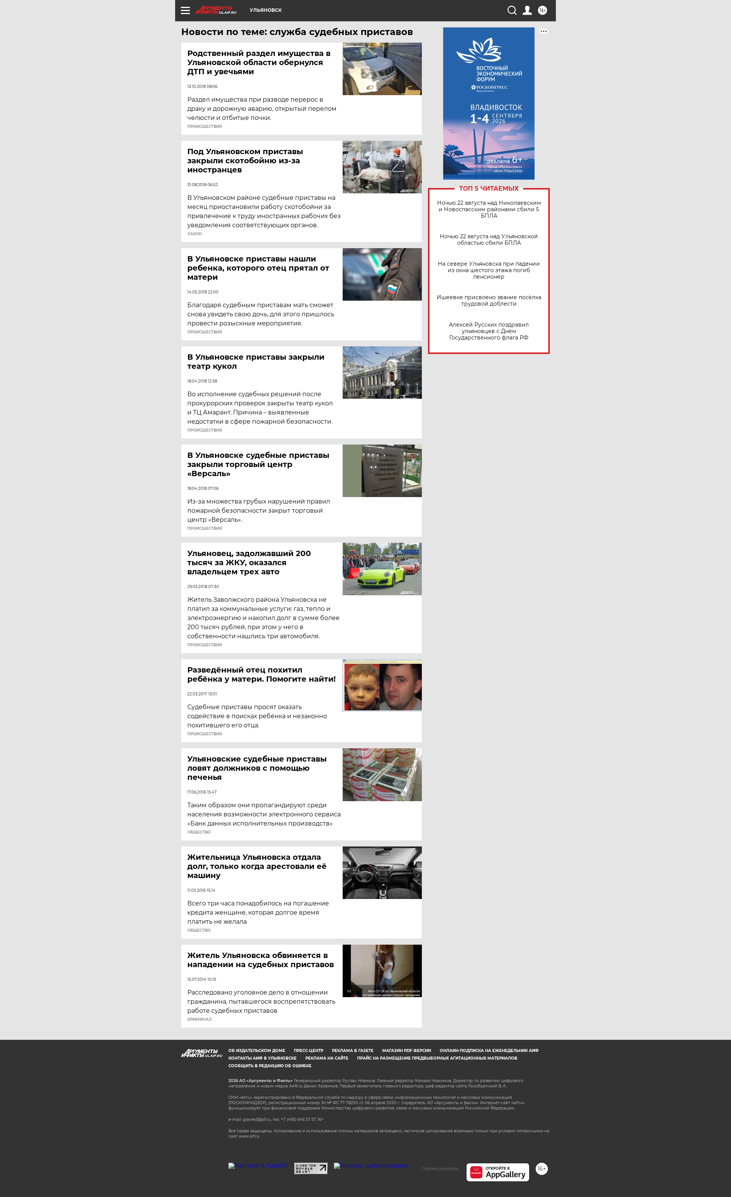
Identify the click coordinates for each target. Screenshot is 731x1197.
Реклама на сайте (326, 1058)
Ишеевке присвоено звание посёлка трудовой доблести (489, 300)
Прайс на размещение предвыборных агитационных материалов (437, 1058)
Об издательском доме (256, 1050)
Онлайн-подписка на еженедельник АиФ (489, 1050)
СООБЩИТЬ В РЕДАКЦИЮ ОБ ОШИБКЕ (269, 1065)
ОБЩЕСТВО (199, 832)
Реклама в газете (352, 1050)
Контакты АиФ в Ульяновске (262, 1058)
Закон (194, 234)
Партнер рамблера (440, 1168)
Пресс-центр (308, 1050)
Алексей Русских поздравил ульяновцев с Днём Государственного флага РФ (489, 331)
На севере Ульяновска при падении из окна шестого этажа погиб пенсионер (489, 270)
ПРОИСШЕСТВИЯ (204, 127)
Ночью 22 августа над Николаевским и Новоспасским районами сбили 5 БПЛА (489, 209)
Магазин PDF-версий (406, 1050)
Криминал (199, 1020)
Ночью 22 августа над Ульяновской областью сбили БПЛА (489, 239)
